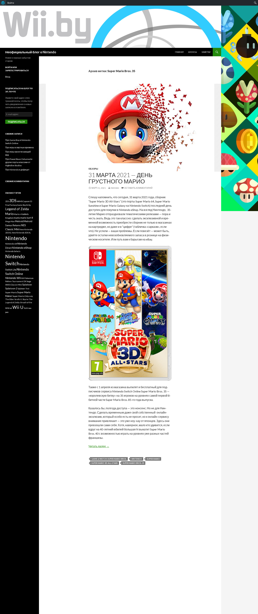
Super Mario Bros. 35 (133, 463)
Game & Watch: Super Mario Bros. (109, 459)
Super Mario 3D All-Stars (104, 463)
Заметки (205, 52)
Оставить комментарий (138, 188)
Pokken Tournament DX (15, 281)
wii (11, 308)
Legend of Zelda (17, 209)
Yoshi (26, 308)
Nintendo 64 (11, 243)
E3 (31, 201)
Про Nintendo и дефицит (17, 169)
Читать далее (98, 446)
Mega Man (10, 221)
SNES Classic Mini (13, 284)
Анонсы (192, 52)
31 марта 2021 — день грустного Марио (120, 178)
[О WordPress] (3, 3)
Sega (29, 281)
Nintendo (136, 459)
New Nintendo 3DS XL (21, 232)
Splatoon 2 (11, 288)
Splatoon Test (23, 288)
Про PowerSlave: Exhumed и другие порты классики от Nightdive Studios (18, 162)
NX (22, 278)
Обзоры (93, 168)
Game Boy (21, 205)
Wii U (17, 307)
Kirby (28, 205)
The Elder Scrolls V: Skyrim (16, 299)
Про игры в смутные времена (19, 147)
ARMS (19, 201)
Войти (10, 2)
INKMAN (115, 188)
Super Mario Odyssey (22, 296)
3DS (12, 200)
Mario (9, 214)
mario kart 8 (26, 217)
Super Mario (153, 459)
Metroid (19, 221)
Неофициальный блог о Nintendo (30, 52)
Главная (179, 52)
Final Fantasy (11, 205)
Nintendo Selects (12, 251)
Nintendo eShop (22, 247)
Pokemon (29, 278)
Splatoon (27, 284)
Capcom (26, 201)
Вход (7, 76)
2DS (7, 201)
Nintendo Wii (13, 277)
